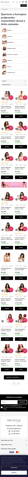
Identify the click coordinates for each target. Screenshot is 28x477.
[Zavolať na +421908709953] (17, 2)
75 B (21, 134)
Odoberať (22, 402)
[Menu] (26, 2)
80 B (24, 134)
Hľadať (24, 5)
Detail (7, 116)
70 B (6, 104)
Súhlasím (14, 472)
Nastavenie (14, 467)
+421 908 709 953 (15, 431)
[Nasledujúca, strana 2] (14, 383)
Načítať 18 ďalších (12, 377)
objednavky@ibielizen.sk (15, 428)
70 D (6, 327)
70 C (20, 104)
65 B (3, 104)
